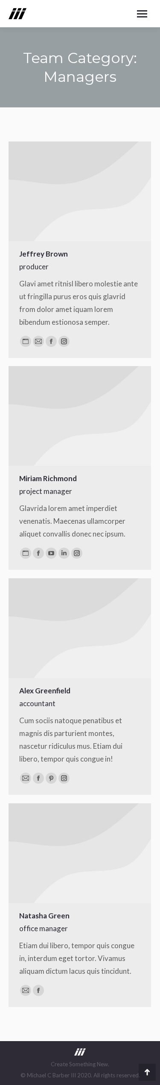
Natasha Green (44, 915)
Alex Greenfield (44, 690)
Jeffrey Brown (43, 253)
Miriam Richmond (48, 478)
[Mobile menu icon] (142, 14)
